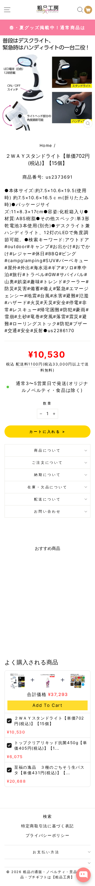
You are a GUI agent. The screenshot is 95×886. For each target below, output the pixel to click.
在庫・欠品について (47, 487)
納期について (47, 474)
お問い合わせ (47, 511)
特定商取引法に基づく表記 (47, 825)
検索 (47, 816)
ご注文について (47, 462)
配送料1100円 (29, 364)
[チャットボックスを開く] (83, 875)
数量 (47, 403)
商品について (47, 450)
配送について (47, 499)
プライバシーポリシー (48, 835)
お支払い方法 (46, 852)
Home (46, 145)
